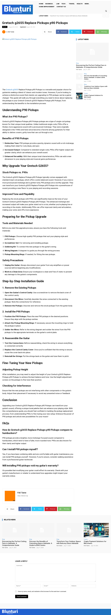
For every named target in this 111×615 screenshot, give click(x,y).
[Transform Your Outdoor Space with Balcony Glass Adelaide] (79, 87)
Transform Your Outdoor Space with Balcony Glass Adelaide (95, 87)
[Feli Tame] (4, 31)
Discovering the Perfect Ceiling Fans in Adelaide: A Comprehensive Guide (91, 66)
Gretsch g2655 (12, 89)
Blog (5, 27)
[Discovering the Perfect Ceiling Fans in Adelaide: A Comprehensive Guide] (92, 52)
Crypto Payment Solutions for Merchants (62, 16)
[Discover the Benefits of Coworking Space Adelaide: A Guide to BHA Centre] (79, 76)
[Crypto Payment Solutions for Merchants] (79, 96)
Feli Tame (11, 32)
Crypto (86, 93)
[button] (106, 11)
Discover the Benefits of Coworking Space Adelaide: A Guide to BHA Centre (95, 77)
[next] (107, 15)
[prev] (104, 15)
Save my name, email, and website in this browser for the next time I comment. (42, 591)
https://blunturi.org (22, 496)
